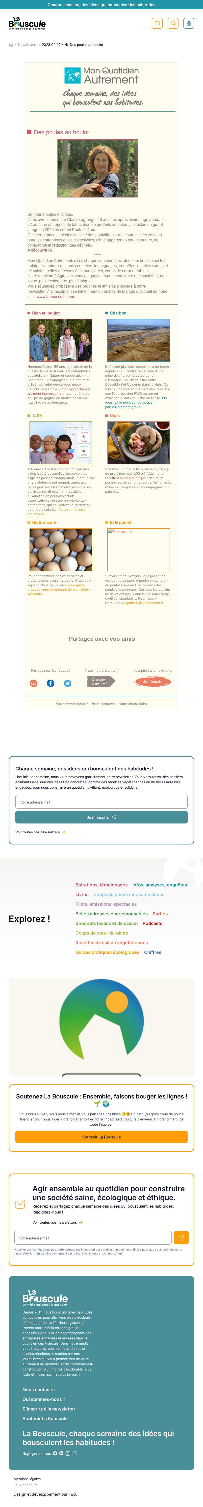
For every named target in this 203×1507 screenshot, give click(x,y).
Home (11, 44)
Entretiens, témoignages (102, 884)
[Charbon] (138, 336)
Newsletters (27, 44)
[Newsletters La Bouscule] (74, 1453)
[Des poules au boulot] (98, 168)
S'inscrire (157, 23)
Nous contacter (103, 704)
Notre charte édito (133, 704)
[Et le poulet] (138, 545)
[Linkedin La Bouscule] (61, 1453)
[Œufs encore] (60, 545)
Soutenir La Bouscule (101, 1137)
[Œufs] (138, 438)
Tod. (73, 1494)
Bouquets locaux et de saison (107, 923)
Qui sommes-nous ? (72, 704)
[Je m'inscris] (152, 685)
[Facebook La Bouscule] (54, 1453)
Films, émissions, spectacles (106, 904)
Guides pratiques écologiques (107, 952)
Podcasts (152, 923)
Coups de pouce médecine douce (129, 894)
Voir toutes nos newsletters (37, 832)
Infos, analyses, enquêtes (159, 884)
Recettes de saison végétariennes (112, 942)
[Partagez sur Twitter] (67, 685)
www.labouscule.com (55, 296)
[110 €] (60, 438)
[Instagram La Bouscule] (67, 1453)
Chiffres (152, 952)
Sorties (160, 913)
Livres (82, 894)
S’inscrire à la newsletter (49, 1408)
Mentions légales (27, 1479)
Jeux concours (25, 1485)
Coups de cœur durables (102, 933)
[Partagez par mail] (33, 685)
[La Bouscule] (27, 23)
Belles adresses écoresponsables (112, 913)
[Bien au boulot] (60, 336)
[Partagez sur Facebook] (50, 685)
